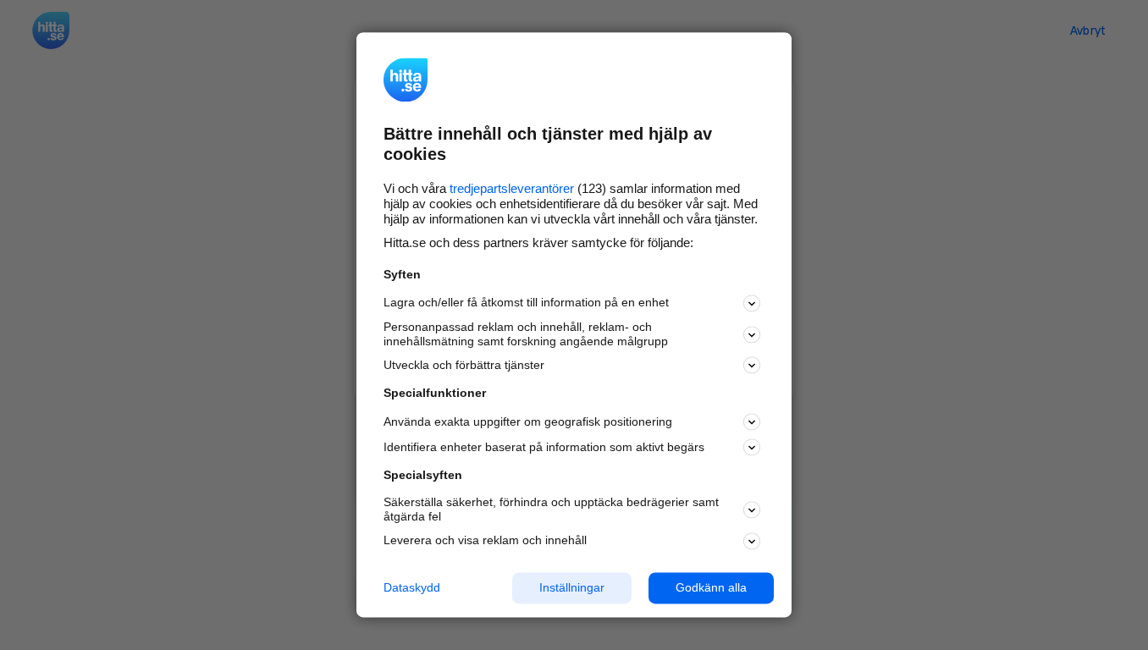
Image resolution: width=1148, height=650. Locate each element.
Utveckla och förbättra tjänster (464, 365)
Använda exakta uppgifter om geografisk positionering (528, 421)
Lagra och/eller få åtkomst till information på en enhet (526, 303)
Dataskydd (412, 588)
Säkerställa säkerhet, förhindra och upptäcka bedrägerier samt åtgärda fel (551, 509)
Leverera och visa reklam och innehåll (485, 541)
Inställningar (571, 588)
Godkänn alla (711, 588)
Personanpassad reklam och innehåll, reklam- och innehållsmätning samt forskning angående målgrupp (526, 334)
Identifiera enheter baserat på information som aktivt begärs (544, 447)
